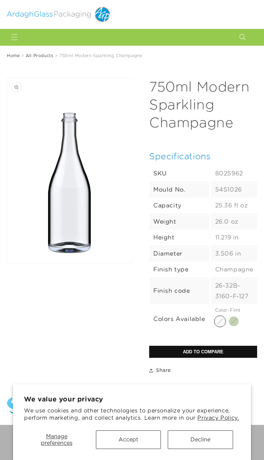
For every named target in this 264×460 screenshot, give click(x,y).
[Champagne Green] (234, 321)
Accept (128, 439)
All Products (39, 55)
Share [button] (163, 370)
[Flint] (220, 321)
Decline (200, 439)
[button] (14, 37)
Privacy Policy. (218, 418)
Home (13, 55)
